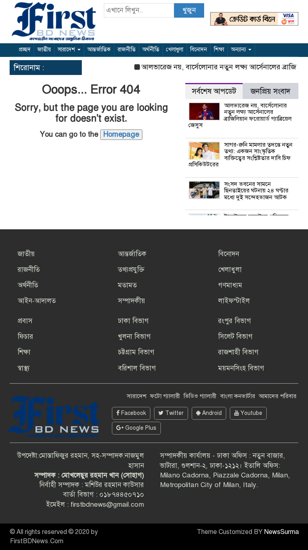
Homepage (121, 134)
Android (211, 413)
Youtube (250, 413)
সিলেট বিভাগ (235, 336)
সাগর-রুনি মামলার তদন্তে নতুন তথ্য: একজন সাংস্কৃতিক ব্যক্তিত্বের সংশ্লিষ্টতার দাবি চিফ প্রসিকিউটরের (240, 154)
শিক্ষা (219, 49)
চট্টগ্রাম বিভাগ (136, 352)
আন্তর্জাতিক (99, 49)
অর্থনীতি (150, 49)
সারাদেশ (67, 49)
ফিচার (25, 336)
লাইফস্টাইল (234, 301)
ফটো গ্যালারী (165, 396)
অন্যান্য (239, 49)
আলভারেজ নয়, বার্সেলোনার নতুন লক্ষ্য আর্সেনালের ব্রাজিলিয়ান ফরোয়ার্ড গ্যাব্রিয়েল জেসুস (240, 115)
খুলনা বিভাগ (134, 336)
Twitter (174, 413)
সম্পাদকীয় (131, 301)
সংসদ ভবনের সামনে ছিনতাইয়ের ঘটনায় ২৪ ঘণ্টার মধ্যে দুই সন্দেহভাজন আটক (256, 190)
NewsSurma (281, 532)
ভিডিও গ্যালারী (200, 396)
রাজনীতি (127, 49)
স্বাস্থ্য (24, 368)
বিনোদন (198, 49)
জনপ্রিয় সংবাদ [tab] (270, 91)
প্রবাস (25, 321)
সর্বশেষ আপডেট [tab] (214, 91)
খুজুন (189, 10)
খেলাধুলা (174, 49)
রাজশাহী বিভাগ (238, 352)
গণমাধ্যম (230, 285)
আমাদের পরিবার (277, 396)
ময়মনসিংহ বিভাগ (241, 368)
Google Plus (140, 428)
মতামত (127, 285)
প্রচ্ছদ (24, 49)
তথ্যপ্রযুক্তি (131, 269)
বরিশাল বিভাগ (137, 368)
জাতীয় (44, 49)
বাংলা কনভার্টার (237, 396)
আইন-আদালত (37, 301)
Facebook (133, 413)
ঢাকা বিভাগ (133, 321)
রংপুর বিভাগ (234, 321)
